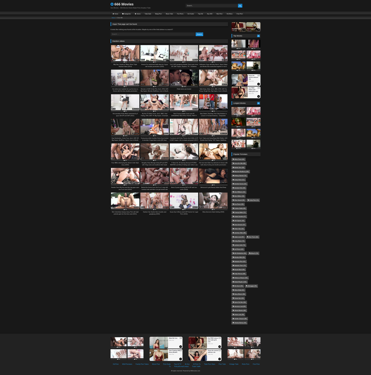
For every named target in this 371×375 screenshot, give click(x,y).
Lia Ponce (238, 249)
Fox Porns (180, 14)
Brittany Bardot (240, 175)
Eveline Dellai (239, 208)
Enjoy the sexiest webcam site (254, 77)
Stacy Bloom (239, 294)
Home (116, 14)
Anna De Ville (239, 163)
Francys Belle (240, 212)
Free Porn (240, 14)
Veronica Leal (240, 306)
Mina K (254, 253)
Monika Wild (239, 257)
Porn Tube (222, 364)
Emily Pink (254, 200)
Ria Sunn (238, 286)
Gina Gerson (239, 224)
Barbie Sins (239, 167)
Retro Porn (245, 364)
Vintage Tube (233, 364)
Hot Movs (229, 14)
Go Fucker (191, 14)
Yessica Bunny (240, 322)
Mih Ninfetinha (240, 253)
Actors (139, 14)
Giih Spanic (239, 220)
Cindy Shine (239, 179)
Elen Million (239, 196)
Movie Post (156, 364)
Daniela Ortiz (239, 188)
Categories (127, 14)
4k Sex (187, 364)
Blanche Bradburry (241, 171)
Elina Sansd (239, 200)
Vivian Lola (239, 314)
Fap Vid (200, 14)
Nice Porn (220, 14)
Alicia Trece (239, 159)
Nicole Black (239, 269)
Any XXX (209, 14)
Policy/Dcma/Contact (181, 366)
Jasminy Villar (240, 233)
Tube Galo (148, 14)
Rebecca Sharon (241, 278)
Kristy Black (239, 241)
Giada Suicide (240, 216)
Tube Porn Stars (209, 364)
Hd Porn (116, 364)
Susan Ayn (239, 298)
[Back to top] (365, 369)
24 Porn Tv (197, 364)
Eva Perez (239, 204)
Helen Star (239, 228)
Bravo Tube (169, 14)
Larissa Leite (239, 245)
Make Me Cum (173, 338)
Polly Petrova (239, 273)
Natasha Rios (239, 261)
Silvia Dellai (239, 290)
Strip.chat (234, 30)
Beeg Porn (158, 14)
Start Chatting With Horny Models (251, 29)
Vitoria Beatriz (240, 310)
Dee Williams (239, 192)
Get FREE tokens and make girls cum (237, 29)
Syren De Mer (240, 302)
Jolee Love (239, 237)
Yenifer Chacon (240, 318)
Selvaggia (252, 286)
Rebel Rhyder (240, 282)
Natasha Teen (240, 265)
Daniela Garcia (240, 184)
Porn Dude (167, 364)
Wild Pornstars (127, 364)
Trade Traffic (196, 366)
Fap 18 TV (177, 364)
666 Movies (124, 4)
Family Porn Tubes (142, 364)
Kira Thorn (253, 237)
